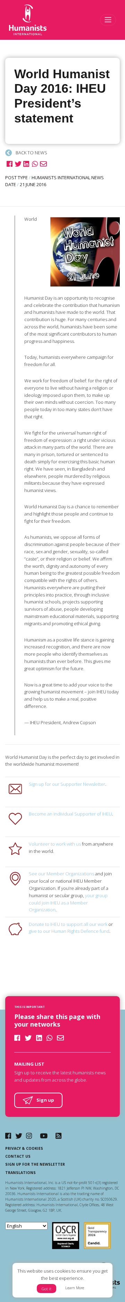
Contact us (18, 1156)
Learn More (74, 1287)
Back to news (31, 152)
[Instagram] (29, 1135)
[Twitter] (18, 1135)
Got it (46, 1288)
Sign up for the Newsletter (35, 1164)
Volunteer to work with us (55, 844)
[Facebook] (8, 1135)
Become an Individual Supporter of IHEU (70, 814)
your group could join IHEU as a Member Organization (68, 902)
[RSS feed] (58, 1135)
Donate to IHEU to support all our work (68, 924)
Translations (20, 1172)
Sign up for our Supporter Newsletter (67, 784)
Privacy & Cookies (24, 1148)
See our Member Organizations (61, 874)
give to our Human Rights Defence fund (69, 931)
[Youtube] (44, 1135)
